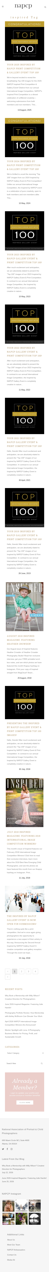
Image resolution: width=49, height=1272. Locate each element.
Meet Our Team (13, 1245)
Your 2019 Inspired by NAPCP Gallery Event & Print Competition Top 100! (24, 535)
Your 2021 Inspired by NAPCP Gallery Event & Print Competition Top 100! (24, 442)
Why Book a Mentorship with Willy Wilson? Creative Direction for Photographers (23, 1167)
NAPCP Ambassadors (16, 1250)
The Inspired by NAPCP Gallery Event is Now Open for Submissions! (21, 920)
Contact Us (11, 1255)
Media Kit (11, 1260)
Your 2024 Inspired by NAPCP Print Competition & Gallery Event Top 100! (24, 165)
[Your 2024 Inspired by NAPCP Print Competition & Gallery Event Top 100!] (24, 137)
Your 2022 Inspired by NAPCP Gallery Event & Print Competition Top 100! (24, 351)
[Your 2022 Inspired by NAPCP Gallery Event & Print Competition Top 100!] (24, 324)
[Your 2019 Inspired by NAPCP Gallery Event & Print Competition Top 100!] (24, 507)
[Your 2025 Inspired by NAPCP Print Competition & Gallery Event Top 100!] (24, 40)
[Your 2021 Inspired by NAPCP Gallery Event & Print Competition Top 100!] (24, 416)
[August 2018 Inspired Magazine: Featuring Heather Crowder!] (24, 606)
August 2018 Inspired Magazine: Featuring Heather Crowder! (21, 640)
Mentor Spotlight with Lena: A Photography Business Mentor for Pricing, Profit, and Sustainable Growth (22, 1033)
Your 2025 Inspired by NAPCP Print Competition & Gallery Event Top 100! (24, 68)
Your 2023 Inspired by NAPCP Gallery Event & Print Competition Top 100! (24, 258)
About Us (11, 1240)
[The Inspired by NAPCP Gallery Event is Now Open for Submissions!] (24, 899)
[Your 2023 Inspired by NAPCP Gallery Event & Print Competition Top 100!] (24, 230)
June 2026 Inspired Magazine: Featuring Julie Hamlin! (24, 1178)
